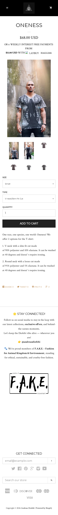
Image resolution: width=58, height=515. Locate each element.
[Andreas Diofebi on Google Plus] (32, 469)
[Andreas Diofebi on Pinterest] (26, 469)
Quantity (7, 207)
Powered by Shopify (44, 508)
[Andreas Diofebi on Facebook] (20, 469)
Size (4, 177)
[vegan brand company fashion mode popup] (29, 383)
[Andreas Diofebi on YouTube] (45, 469)
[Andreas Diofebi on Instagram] (38, 469)
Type (4, 192)
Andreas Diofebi (27, 508)
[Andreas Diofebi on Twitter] (13, 469)
